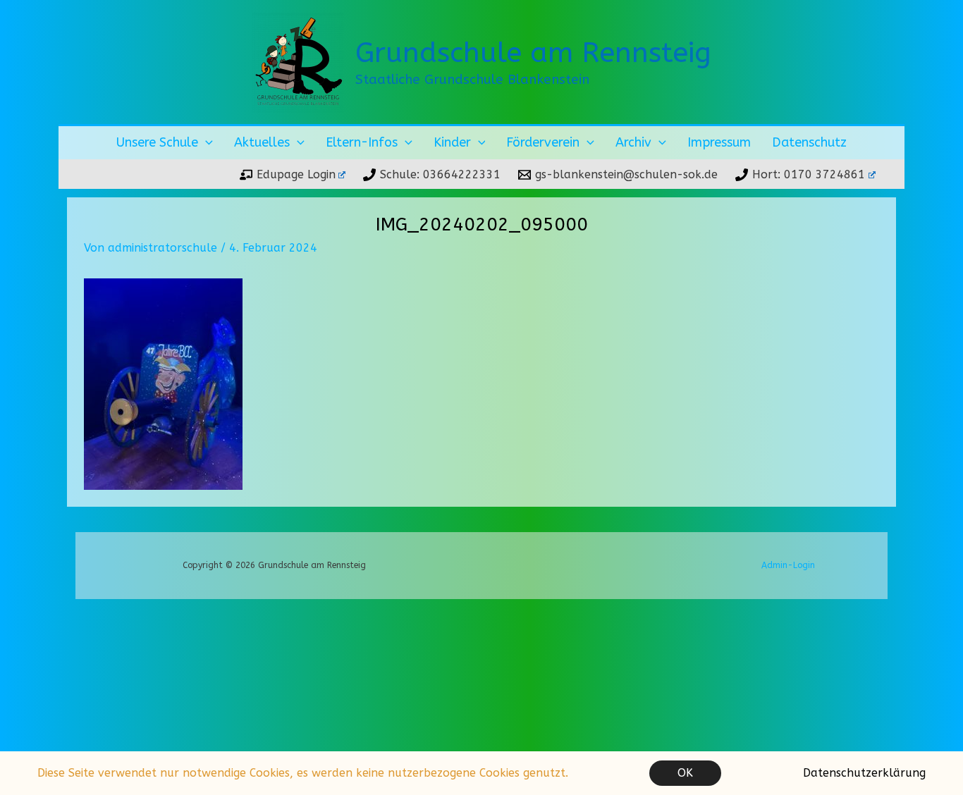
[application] (205, 143)
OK (685, 772)
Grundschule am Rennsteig (533, 52)
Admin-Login (788, 565)
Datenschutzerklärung (864, 772)
